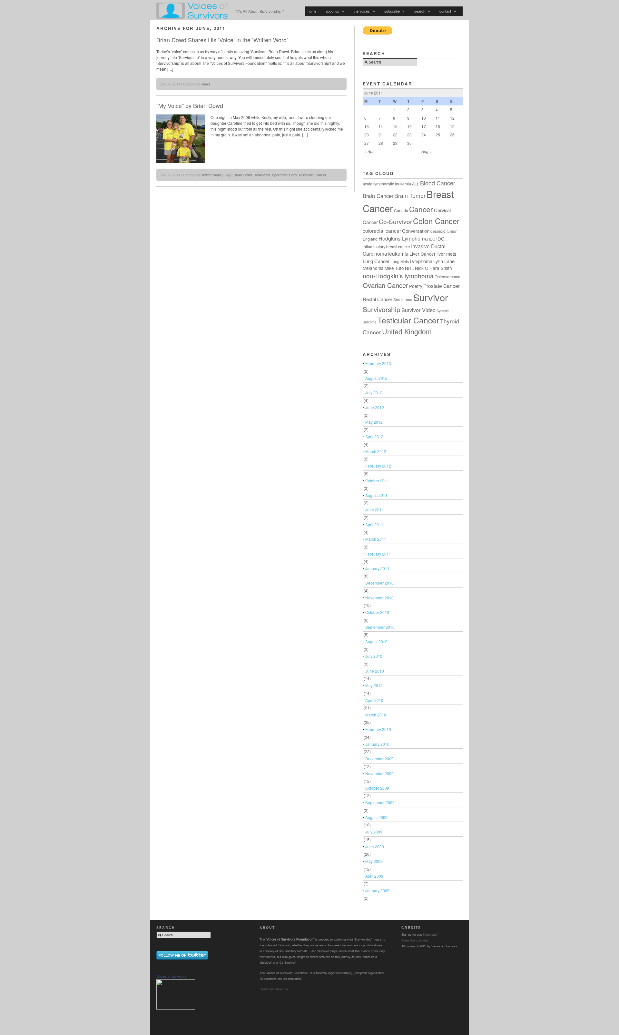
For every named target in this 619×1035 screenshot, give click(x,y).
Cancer (421, 209)
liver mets (446, 253)
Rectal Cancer (377, 299)
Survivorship (381, 309)
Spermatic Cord (284, 174)
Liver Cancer (422, 254)
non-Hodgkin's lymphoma (398, 275)
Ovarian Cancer (385, 285)
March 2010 (375, 714)
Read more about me (274, 989)
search (418, 11)
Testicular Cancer (312, 174)
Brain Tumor (410, 195)
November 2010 (379, 597)
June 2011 (374, 509)
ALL (415, 183)
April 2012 (374, 436)
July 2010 (373, 656)
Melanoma (373, 268)
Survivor (430, 297)
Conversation (415, 230)
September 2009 (380, 802)
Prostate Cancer (441, 285)
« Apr (369, 151)
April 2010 (374, 700)
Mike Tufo (394, 268)
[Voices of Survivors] (175, 1008)
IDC (440, 238)
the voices (360, 11)
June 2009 (374, 846)
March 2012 (375, 451)
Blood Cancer (437, 183)
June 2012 (374, 407)
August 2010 (376, 641)
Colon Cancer (436, 220)
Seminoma (262, 174)
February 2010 (378, 729)
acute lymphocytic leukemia (387, 183)
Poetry (415, 286)
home (312, 11)
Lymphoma (421, 261)
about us (331, 11)
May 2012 (374, 422)
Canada (401, 210)
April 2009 (374, 876)
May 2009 (374, 861)
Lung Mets (399, 261)
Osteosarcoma (447, 276)
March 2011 (375, 539)
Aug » (426, 151)
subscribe (390, 11)
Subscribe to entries (414, 940)
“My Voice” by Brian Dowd (189, 105)
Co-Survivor (395, 221)
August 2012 (376, 378)
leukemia (398, 253)
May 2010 (374, 685)
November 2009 (379, 773)
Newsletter (430, 934)
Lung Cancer (376, 261)
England (370, 238)
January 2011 (377, 568)
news (206, 83)
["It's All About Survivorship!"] (192, 16)
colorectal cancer (382, 230)
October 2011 (377, 480)
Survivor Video (418, 310)
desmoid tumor (443, 231)
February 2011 (378, 554)
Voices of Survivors (171, 976)
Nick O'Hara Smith (433, 268)
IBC (432, 238)
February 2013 (378, 363)
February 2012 (378, 465)
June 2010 (374, 671)
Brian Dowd (243, 174)
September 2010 (380, 627)
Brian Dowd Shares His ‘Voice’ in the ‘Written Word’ (222, 39)
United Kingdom (407, 331)
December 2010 (379, 583)
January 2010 (377, 744)
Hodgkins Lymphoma (403, 238)
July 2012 (373, 392)
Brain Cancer (378, 196)
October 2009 (377, 788)
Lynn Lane (444, 261)
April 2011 (374, 524)
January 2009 (377, 890)
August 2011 (376, 495)
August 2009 (376, 817)
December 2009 (379, 758)
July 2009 (373, 831)
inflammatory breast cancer (386, 246)
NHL (409, 268)
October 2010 (377, 612)
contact (444, 11)
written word (211, 174)
